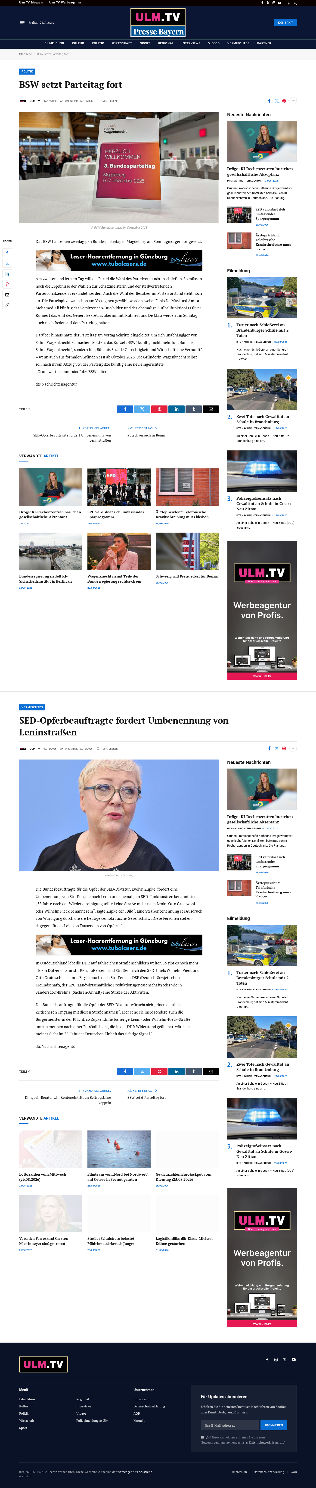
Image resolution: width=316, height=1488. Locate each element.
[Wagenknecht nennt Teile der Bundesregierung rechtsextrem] (119, 551)
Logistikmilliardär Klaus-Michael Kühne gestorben (184, 1241)
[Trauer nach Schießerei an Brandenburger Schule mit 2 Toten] (262, 297)
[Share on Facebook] (269, 100)
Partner (264, 43)
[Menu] (22, 23)
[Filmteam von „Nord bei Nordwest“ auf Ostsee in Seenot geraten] (119, 1149)
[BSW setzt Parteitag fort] (119, 167)
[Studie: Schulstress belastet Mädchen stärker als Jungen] (119, 1214)
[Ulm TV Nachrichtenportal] (157, 22)
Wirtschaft (122, 43)
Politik (98, 43)
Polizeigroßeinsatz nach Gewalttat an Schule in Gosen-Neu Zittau (264, 504)
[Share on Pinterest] (284, 100)
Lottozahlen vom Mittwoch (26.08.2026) (42, 1177)
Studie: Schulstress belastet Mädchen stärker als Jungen (111, 1241)
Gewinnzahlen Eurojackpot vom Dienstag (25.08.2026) (183, 1177)
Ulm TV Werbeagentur (65, 2)
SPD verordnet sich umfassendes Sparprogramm (115, 515)
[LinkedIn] (7, 273)
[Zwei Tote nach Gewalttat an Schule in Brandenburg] (262, 389)
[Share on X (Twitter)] (276, 100)
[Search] (295, 3)
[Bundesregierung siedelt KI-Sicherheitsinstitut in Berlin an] (50, 551)
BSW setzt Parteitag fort (146, 1097)
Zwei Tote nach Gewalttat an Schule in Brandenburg (262, 419)
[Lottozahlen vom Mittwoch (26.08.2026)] (50, 1149)
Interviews (191, 43)
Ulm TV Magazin (31, 2)
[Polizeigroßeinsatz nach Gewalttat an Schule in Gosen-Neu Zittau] (262, 471)
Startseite (25, 54)
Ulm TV (35, 101)
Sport (145, 43)
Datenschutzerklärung (264, 1442)
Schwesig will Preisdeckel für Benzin (187, 576)
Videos (214, 43)
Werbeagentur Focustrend (134, 1472)
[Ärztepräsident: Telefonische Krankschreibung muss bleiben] (187, 487)
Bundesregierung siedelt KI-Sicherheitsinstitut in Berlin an (45, 579)
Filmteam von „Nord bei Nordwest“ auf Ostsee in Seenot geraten (117, 1177)
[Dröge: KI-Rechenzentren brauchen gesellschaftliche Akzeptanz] (50, 487)
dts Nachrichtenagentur (244, 180)
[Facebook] (7, 252)
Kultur (78, 43)
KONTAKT (285, 22)
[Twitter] (7, 263)
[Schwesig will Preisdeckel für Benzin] (187, 551)
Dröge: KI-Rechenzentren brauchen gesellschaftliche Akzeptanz (50, 515)
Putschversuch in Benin (146, 435)
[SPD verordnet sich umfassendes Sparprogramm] (119, 487)
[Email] (7, 294)
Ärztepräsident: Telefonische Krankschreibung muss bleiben (182, 515)
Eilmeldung (54, 43)
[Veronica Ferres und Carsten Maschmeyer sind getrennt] (50, 1214)
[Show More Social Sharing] (293, 100)
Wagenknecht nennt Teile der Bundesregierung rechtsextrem (114, 579)
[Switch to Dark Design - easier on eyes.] (288, 3)
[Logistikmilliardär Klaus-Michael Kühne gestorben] (187, 1214)
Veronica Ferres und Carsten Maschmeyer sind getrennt (43, 1241)
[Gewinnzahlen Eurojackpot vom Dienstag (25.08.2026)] (187, 1149)
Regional (166, 43)
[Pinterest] (7, 284)
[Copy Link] (7, 305)
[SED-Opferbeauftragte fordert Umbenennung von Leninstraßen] (119, 815)
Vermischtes (238, 43)
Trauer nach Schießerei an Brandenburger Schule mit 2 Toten (262, 330)
